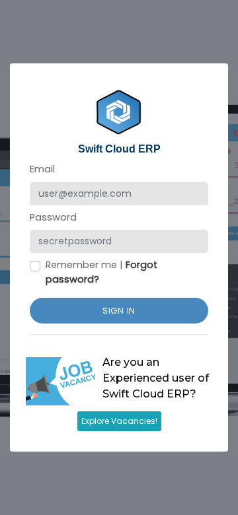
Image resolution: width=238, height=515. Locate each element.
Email (42, 169)
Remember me (81, 264)
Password (53, 217)
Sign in (119, 310)
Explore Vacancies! (119, 421)
